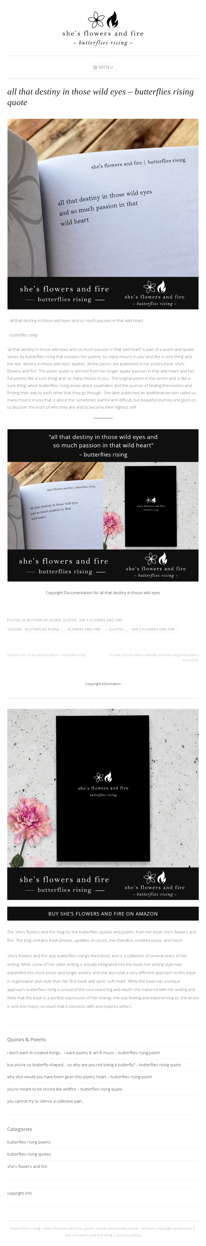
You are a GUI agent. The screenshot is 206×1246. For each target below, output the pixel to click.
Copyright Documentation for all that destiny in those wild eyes (103, 592)
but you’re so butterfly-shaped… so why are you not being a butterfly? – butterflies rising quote (94, 1064)
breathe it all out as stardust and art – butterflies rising (46, 655)
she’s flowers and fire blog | (91, 1235)
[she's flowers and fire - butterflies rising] (103, 902)
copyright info (19, 1193)
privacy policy (129, 1235)
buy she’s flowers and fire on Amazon (103, 913)
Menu (106, 67)
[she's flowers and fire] (103, 44)
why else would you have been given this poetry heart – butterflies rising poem (79, 1076)
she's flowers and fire (100, 620)
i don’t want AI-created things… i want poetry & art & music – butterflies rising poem (83, 1052)
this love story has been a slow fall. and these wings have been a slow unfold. (154, 657)
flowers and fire (84, 629)
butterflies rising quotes (52, 620)
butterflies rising (42, 629)
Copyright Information (103, 683)
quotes (116, 629)
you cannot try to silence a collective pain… (46, 1101)
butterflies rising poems (29, 1142)
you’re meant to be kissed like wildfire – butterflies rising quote (64, 1089)
